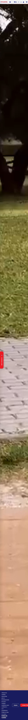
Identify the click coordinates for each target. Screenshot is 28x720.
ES (21, 2)
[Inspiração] (14, 2)
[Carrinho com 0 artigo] (26, 2)
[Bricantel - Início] (4, 2)
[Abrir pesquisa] (16, 2)
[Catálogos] (10, 2)
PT (18, 2)
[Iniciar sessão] (23, 2)
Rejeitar (16, 705)
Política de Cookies (4, 716)
